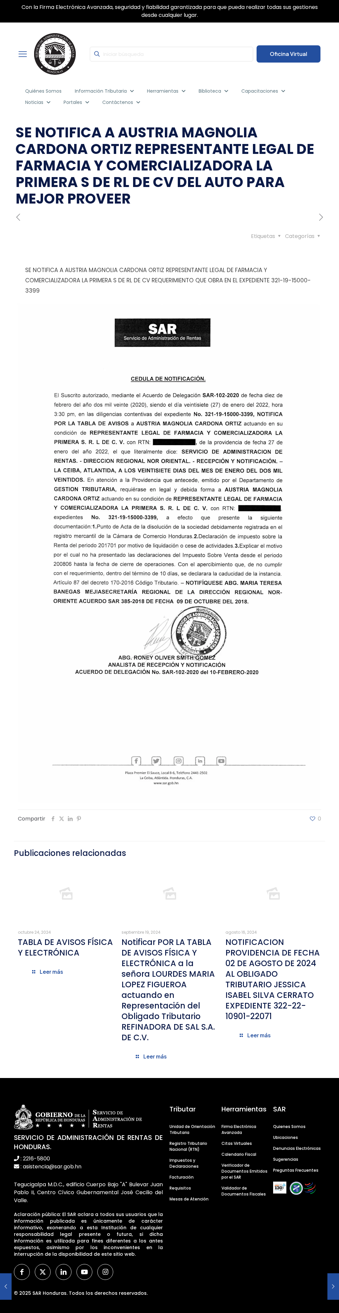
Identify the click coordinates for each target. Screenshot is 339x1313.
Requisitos (180, 1188)
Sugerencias (285, 1159)
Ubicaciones (285, 1137)
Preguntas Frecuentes (295, 1170)
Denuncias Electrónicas (297, 1148)
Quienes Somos (289, 1126)
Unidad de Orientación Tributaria (192, 1129)
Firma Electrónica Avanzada (238, 1129)
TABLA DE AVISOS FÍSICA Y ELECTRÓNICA (65, 947)
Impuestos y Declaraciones (184, 1163)
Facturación (182, 1177)
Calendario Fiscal (238, 1154)
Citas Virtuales (236, 1143)
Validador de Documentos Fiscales (243, 1191)
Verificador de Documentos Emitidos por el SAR (244, 1171)
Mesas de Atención (189, 1199)
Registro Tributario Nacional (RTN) (188, 1146)
